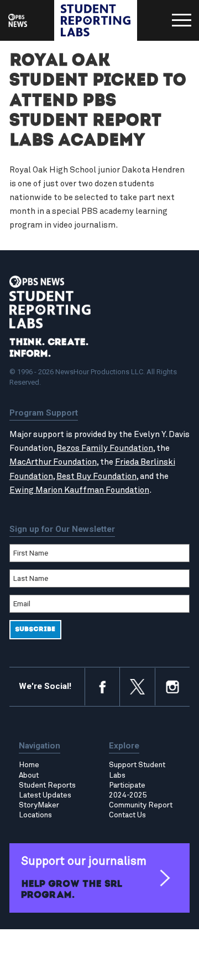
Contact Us (127, 815)
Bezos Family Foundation (104, 448)
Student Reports (47, 785)
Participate (127, 785)
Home (29, 765)
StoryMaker (39, 805)
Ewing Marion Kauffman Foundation (79, 490)
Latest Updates (45, 795)
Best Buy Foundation (96, 476)
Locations (35, 815)
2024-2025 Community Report (140, 800)
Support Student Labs (137, 770)
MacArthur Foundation (53, 462)
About (29, 775)
